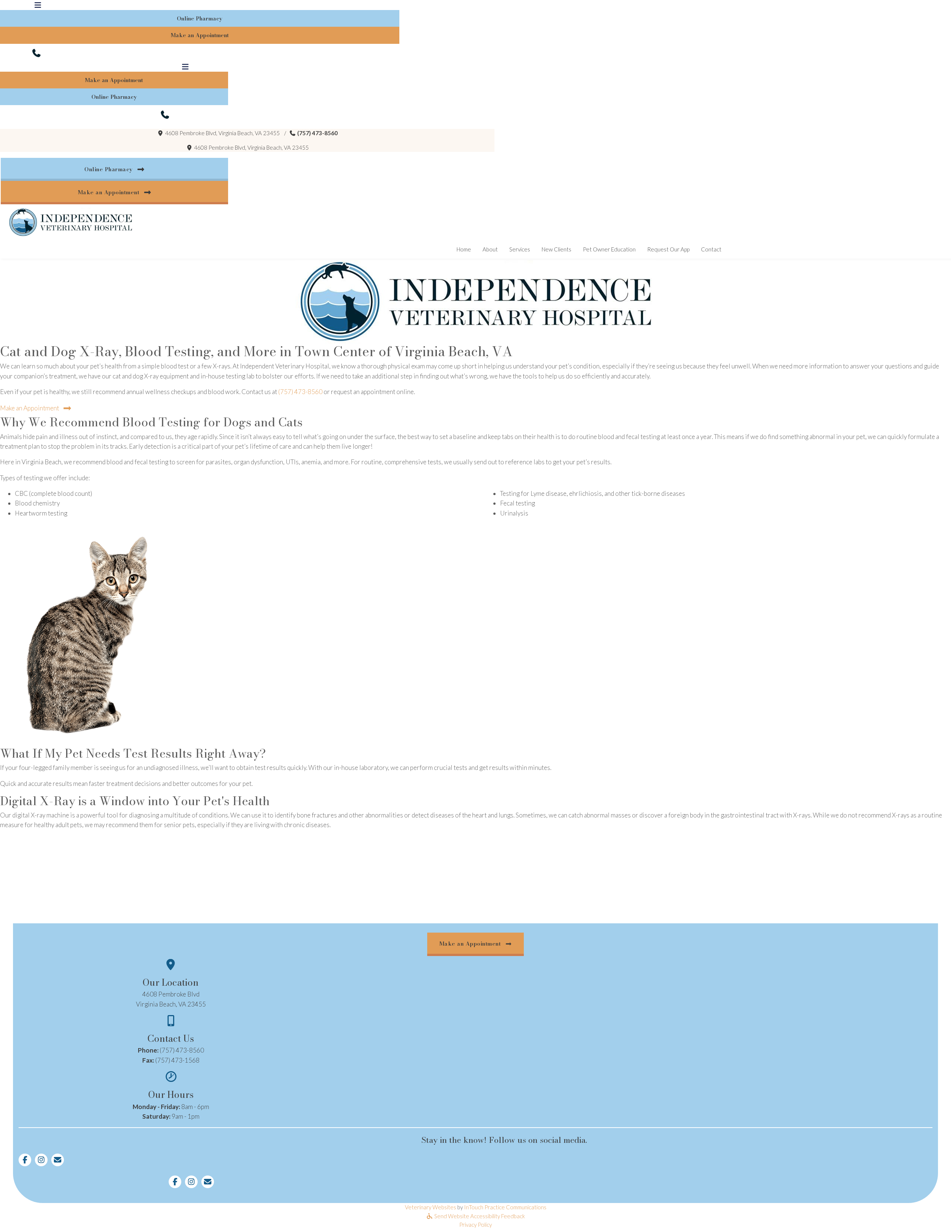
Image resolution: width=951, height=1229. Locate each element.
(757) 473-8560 (317, 133)
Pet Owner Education (609, 249)
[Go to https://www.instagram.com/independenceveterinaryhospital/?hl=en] (41, 1160)
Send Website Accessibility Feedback (479, 1216)
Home (464, 249)
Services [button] (519, 249)
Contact (711, 249)
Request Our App (671, 249)
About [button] (490, 249)
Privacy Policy (475, 1224)
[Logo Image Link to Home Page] (70, 221)
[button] (38, 53)
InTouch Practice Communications (505, 1207)
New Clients (556, 249)
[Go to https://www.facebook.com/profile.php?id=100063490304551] (25, 1160)
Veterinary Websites (430, 1207)
